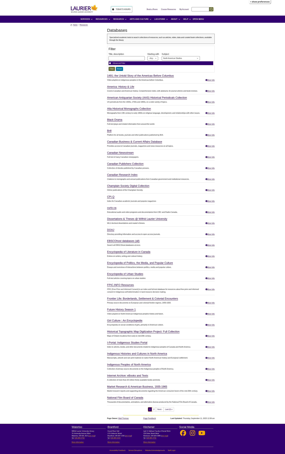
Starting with (153, 54)
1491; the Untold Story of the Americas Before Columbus (140, 75)
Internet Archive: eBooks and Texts (127, 375)
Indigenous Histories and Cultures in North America (137, 353)
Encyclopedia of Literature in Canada (128, 251)
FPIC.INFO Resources (120, 284)
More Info (211, 80)
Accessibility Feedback (117, 450)
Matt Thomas (123, 418)
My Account (184, 9)
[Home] (84, 9)
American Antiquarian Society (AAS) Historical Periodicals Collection (147, 97)
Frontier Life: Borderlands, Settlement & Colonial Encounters (142, 298)
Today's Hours (123, 9)
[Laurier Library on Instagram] (192, 433)
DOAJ (110, 229)
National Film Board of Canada (125, 397)
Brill (109, 130)
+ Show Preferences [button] (260, 1)
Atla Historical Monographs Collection (129, 108)
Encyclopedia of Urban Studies (125, 273)
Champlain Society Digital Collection (128, 185)
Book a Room (152, 9)
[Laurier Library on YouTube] (202, 433)
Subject (165, 54)
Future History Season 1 (121, 309)
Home (75, 25)
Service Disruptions (135, 450)
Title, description (116, 54)
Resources (84, 25)
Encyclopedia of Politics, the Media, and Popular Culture (140, 262)
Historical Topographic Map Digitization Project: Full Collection (143, 331)
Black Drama (114, 119)
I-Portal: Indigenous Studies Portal (127, 342)
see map (92, 436)
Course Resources (168, 9)
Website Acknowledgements (155, 450)
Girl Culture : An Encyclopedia (124, 320)
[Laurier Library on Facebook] (183, 433)
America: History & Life (120, 86)
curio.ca (111, 207)
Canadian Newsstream (120, 152)
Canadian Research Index (122, 174)
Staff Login (171, 450)
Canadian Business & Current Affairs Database (134, 141)
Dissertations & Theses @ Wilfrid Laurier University (137, 218)
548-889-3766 (80, 438)
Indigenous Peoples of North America (129, 364)
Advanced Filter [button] (119, 63)
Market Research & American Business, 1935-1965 (137, 386)
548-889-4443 (115, 438)
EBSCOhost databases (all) (123, 240)
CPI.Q (110, 196)
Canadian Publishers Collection (125, 163)
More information (78, 442)
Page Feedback (149, 418)
